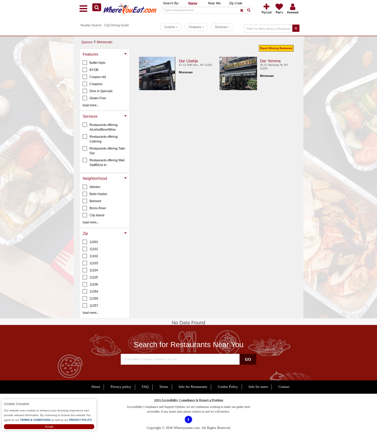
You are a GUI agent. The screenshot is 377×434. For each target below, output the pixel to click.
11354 (94, 291)
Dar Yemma (270, 61)
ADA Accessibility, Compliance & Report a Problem (188, 400)
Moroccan (104, 42)
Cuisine (170, 27)
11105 (94, 277)
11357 (94, 305)
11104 (94, 270)
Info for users (258, 387)
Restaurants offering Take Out (107, 151)
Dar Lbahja (188, 61)
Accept (49, 426)
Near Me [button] (214, 3)
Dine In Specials (101, 91)
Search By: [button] (171, 3)
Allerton (95, 187)
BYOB (94, 70)
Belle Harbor (98, 194)
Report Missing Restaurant (276, 48)
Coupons (96, 84)
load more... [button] (91, 105)
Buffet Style (97, 62)
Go (248, 359)
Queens (86, 42)
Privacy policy (121, 387)
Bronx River (98, 208)
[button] (96, 7)
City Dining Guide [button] (116, 25)
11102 (94, 256)
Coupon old (98, 77)
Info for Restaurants (193, 387)
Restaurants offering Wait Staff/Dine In (107, 163)
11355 (94, 298)
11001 (94, 242)
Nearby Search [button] (91, 25)
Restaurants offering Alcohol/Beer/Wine (104, 127)
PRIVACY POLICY (80, 419)
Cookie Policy (228, 387)
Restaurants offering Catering (104, 139)
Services (221, 27)
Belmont (95, 201)
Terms (163, 387)
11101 (94, 249)
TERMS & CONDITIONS (34, 419)
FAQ (145, 387)
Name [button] (192, 3)
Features (195, 27)
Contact (283, 387)
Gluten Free (98, 98)
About (95, 387)
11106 (94, 284)
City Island (97, 215)
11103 (94, 263)
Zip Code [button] (235, 3)
